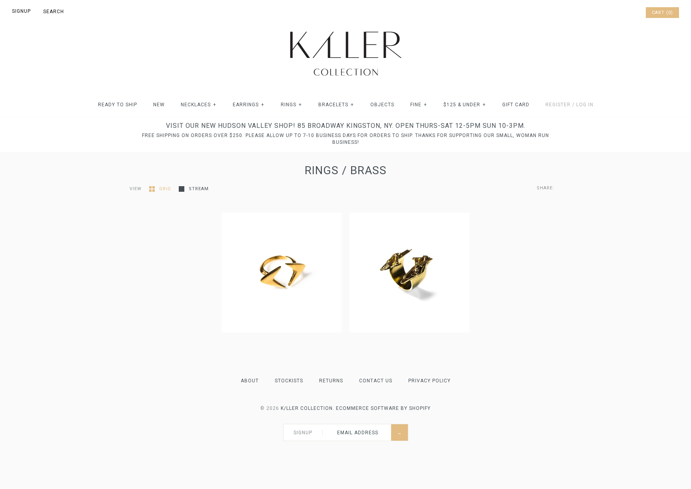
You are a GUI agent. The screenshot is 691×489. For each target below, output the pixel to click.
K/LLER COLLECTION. (307, 408)
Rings (291, 104)
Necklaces (198, 104)
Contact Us (375, 381)
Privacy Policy (429, 381)
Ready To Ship (117, 104)
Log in (584, 104)
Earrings (248, 104)
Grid (166, 188)
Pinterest (617, 12)
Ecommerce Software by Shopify (383, 408)
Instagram (627, 12)
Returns (331, 381)
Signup (21, 11)
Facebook (607, 12)
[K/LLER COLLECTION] (345, 29)
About (250, 381)
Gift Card (515, 104)
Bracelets (336, 104)
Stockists (289, 381)
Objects (382, 104)
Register (558, 104)
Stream (199, 188)
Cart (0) (662, 12)
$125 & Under (464, 104)
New (159, 104)
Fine (418, 104)
